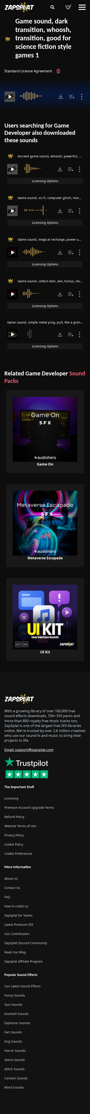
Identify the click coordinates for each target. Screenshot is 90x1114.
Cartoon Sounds (16, 1078)
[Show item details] (81, 96)
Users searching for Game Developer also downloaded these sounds (39, 133)
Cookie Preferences (18, 853)
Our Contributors (16, 933)
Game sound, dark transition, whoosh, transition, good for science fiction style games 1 (43, 38)
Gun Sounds (13, 1004)
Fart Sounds (13, 1032)
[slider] (36, 96)
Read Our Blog (15, 952)
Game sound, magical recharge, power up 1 (50, 239)
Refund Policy (14, 817)
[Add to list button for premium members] (72, 96)
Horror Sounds (15, 1050)
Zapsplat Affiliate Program (23, 961)
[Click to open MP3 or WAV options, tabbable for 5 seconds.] (60, 96)
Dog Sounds (13, 1041)
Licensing (11, 798)
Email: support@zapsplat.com (29, 749)
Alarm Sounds (14, 1060)
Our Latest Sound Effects (22, 986)
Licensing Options (45, 181)
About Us (11, 878)
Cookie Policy (13, 844)
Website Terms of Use (20, 826)
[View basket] (68, 7)
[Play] (10, 96)
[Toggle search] (52, 7)
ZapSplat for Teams (18, 915)
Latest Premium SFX (18, 924)
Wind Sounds (14, 1087)
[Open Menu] (82, 7)
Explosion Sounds (17, 1023)
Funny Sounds (14, 995)
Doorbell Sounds (16, 1014)
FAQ (7, 897)
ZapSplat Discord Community (25, 943)
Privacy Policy (14, 835)
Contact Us (12, 887)
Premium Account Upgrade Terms (29, 807)
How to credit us (16, 906)
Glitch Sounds (14, 1069)
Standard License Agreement (28, 71)
